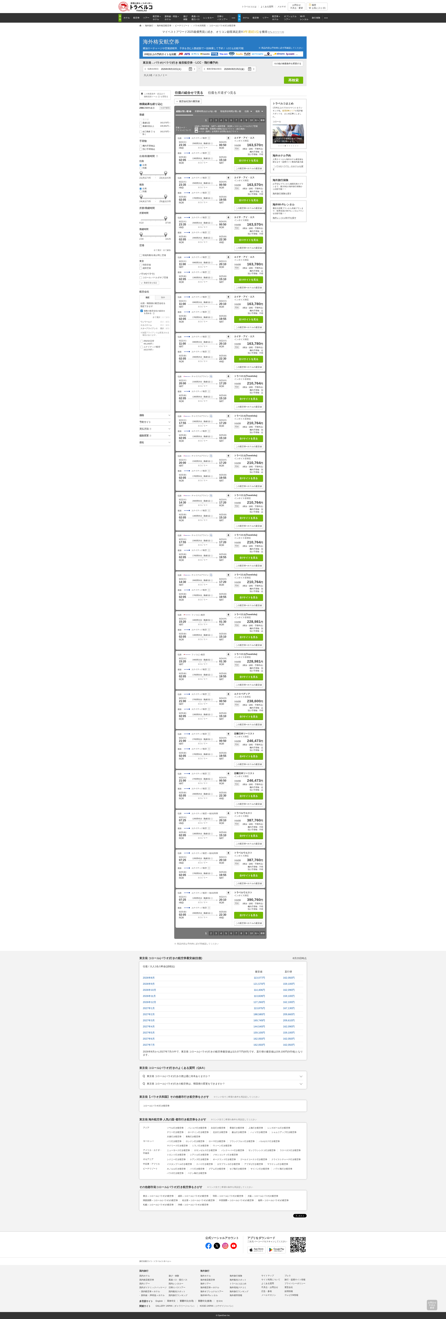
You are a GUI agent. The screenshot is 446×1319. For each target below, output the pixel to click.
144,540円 (259, 1026)
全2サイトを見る (249, 915)
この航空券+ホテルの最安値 (249, 168)
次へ (257, 120)
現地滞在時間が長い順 (230, 111)
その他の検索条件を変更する (287, 63)
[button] (212, 143)
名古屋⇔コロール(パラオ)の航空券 (198, 1200)
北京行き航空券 (220, 1132)
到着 (145, 168)
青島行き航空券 (193, 1136)
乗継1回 (157, 123)
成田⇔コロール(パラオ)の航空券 (193, 1196)
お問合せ (296, 6)
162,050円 (289, 977)
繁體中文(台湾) (187, 1301)
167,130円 (289, 1008)
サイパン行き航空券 (260, 1169)
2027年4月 (149, 1026)
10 (251, 120)
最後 (262, 120)
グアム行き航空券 (217, 1169)
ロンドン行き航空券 (195, 1141)
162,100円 (289, 1002)
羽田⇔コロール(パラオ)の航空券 (228, 1196)
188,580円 (259, 1014)
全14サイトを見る (248, 279)
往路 (153, 69)
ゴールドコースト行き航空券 (253, 1159)
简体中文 (171, 1301)
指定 (147, 297)
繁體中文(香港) (205, 1301)
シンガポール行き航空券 (278, 1128)
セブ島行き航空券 (238, 1169)
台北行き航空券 (218, 1128)
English (159, 1301)
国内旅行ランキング (178, 1295)
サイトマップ (267, 1275)
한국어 (219, 1301)
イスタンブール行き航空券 (179, 1164)
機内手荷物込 (149, 146)
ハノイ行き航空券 (259, 1132)
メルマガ (281, 7)
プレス (287, 1275)
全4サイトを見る (249, 756)
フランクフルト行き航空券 (242, 1141)
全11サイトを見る (248, 240)
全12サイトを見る (248, 160)
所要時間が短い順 (206, 111)
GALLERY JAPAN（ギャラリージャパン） (175, 1306)
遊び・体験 (174, 1276)
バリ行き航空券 (197, 1169)
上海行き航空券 (255, 1128)
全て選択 (157, 250)
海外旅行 (204, 1271)
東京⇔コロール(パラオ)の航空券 (158, 1196)
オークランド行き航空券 (224, 1159)
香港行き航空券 (237, 1128)
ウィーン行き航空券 (222, 1145)
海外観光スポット (238, 1280)
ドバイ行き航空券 (204, 1164)
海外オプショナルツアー (211, 1291)
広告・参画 (266, 1291)
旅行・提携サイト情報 (294, 1279)
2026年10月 (149, 990)
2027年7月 (149, 1044)
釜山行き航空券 (239, 1132)
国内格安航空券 (146, 1280)
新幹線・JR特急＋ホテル (153, 1295)
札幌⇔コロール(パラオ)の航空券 (158, 1204)
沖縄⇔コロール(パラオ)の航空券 (193, 1204)
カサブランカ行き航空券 (228, 1164)
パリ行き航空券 (174, 1141)
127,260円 (259, 1002)
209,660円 (289, 1014)
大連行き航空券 (174, 1136)
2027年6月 (149, 1038)
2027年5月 (149, 1032)
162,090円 (289, 990)
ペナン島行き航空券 (197, 1173)
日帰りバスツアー (177, 1287)
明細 (237, 148)
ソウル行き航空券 (175, 1128)
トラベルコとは (249, 7)
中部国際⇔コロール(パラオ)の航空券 (236, 1200)
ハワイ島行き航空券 (283, 1169)
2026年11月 (149, 996)
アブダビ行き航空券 (253, 1164)
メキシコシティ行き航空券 (225, 1154)
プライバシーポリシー (294, 1283)
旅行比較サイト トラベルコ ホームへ (155, 1261)
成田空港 (147, 268)
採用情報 (288, 1291)
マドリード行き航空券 (177, 1145)
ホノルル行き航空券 (176, 1169)
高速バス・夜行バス (178, 1280)
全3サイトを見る (249, 796)
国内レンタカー (176, 1283)
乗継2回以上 (157, 126)
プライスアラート (228, 138)
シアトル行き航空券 (199, 1154)
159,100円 (289, 983)
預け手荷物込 (149, 149)
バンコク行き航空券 (197, 1128)
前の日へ (145, 69)
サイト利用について (270, 1279)
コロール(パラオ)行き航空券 (156, 1106)
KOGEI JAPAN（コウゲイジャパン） (217, 1306)
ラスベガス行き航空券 (290, 1150)
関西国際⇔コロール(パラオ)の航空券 (160, 1200)
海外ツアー (205, 1283)
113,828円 (259, 996)
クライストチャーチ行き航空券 (286, 1159)
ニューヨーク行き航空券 (178, 1150)
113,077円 (259, 977)
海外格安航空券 (161, 42)
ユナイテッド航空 (152, 348)
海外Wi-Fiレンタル (209, 1295)
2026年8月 (149, 977)
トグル (223, 1076)
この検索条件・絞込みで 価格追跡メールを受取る (156, 95)
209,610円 (289, 1020)
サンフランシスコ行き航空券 (262, 1150)
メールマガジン (268, 1295)
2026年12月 (149, 1002)
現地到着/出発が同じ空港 (154, 255)
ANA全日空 (149, 342)
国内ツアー (144, 1283)
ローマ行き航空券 (217, 1141)
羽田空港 (147, 265)
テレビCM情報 (291, 1295)
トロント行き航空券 (176, 1154)
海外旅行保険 (236, 1276)
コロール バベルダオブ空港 (155, 277)
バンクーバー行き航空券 (232, 1150)
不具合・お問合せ (269, 1287)
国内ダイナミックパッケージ (153, 1287)
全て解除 (167, 250)
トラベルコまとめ (238, 1283)
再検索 (293, 80)
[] (276, 32)
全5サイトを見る (249, 716)
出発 (145, 165)
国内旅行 (143, 1271)
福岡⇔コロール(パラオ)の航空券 (273, 1200)
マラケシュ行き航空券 (277, 1164)
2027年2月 (149, 1014)
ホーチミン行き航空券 (198, 1132)
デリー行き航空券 (175, 1132)
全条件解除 (165, 108)
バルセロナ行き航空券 (269, 1141)
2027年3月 (149, 1020)
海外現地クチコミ (238, 1287)
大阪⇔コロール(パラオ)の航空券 (263, 1196)
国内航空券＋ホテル (150, 1291)
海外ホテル (205, 1276)
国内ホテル (144, 1276)
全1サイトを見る (249, 399)
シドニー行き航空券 (176, 1159)
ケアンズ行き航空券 (199, 1159)
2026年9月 (149, 983)
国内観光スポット (177, 1291)
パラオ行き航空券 (175, 1173)
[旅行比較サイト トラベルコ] (140, 26)
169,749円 (259, 1020)
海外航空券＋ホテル (209, 1287)
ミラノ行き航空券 (200, 1145)
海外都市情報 (236, 1295)
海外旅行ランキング (239, 1291)
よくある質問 (267, 7)
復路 (214, 69)
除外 (163, 297)
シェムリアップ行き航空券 (284, 1132)
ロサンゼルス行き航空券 (205, 1150)
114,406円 (259, 990)
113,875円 (259, 1008)
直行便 (146, 119)
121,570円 (259, 983)
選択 (162, 328)
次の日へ (194, 69)
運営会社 (288, 1287)
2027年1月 (149, 1008)
